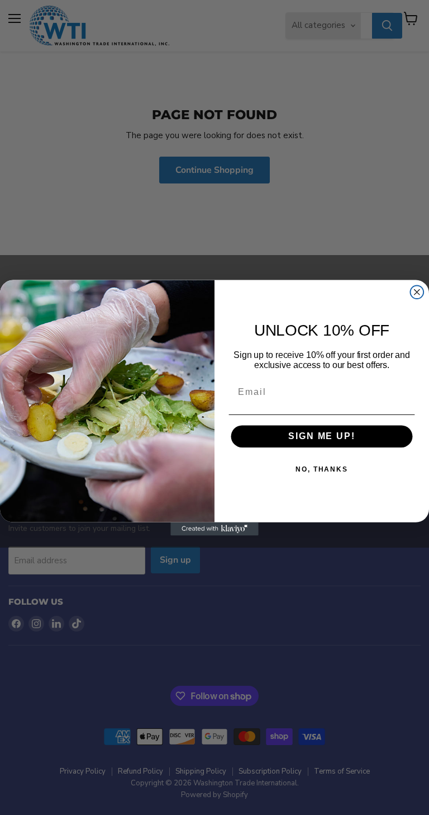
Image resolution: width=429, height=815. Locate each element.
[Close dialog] (417, 292)
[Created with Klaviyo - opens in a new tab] (214, 528)
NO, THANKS (321, 469)
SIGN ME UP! (321, 436)
